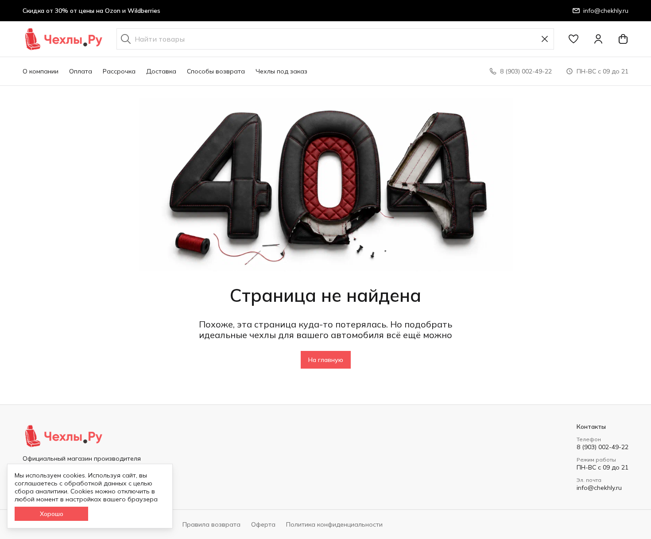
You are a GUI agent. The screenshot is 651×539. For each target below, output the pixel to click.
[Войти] (598, 39)
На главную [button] (325, 360)
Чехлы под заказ (281, 71)
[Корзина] (623, 39)
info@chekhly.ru (599, 488)
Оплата (80, 71)
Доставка (161, 71)
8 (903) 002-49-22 (602, 447)
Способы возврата (216, 71)
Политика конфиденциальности (334, 524)
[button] (573, 39)
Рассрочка (119, 71)
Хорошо (51, 514)
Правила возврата (211, 524)
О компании (40, 71)
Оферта (263, 524)
